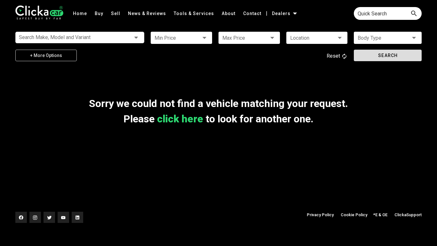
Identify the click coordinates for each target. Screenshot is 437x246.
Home (80, 13)
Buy (100, 13)
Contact (253, 13)
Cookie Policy (354, 214)
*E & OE (380, 214)
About (229, 13)
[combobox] (388, 13)
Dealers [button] (282, 13)
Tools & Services (194, 13)
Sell (116, 13)
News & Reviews (147, 13)
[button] (181, 38)
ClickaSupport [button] (408, 214)
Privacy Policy (320, 214)
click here (180, 119)
